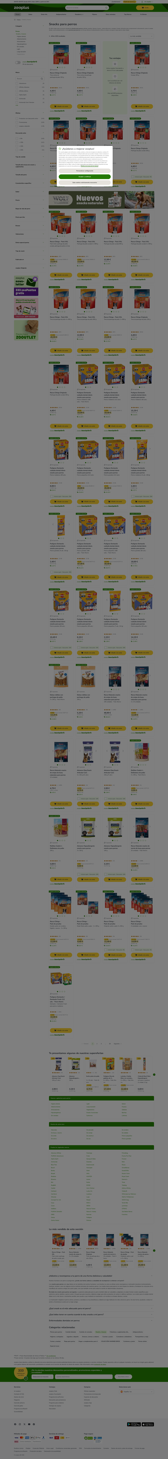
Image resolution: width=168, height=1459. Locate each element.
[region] (85, 166)
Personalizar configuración (84, 171)
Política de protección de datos (89, 166)
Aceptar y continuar (85, 177)
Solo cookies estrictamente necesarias (85, 182)
